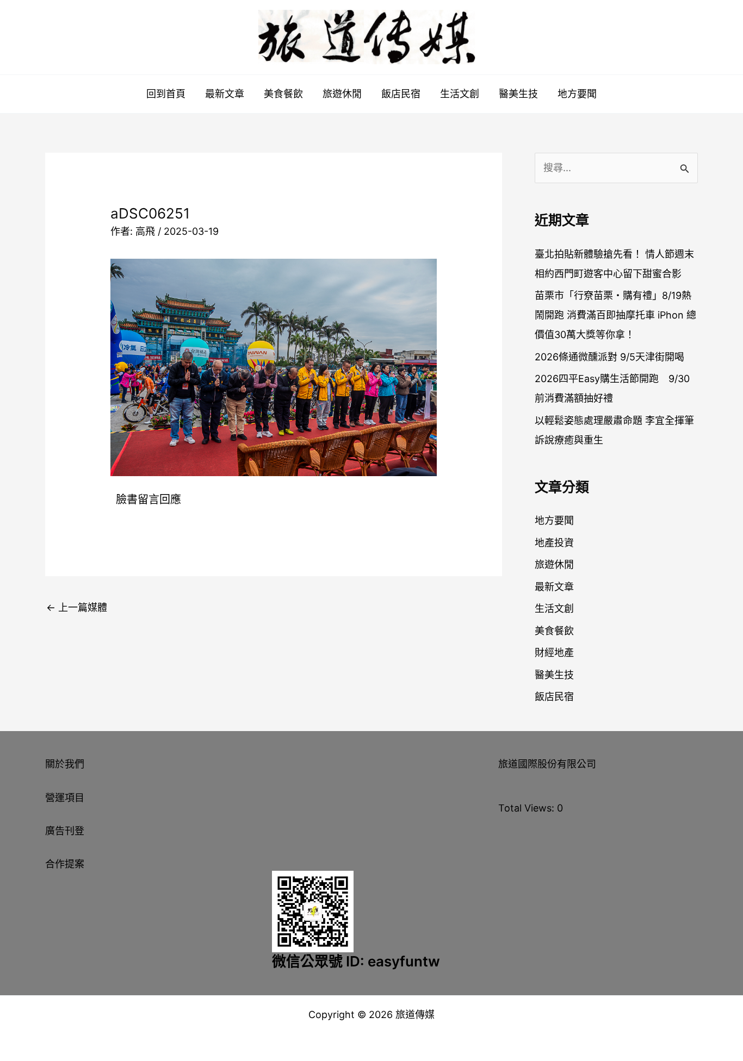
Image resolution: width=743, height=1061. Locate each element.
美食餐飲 (283, 93)
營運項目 (64, 797)
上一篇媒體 (76, 607)
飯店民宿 (400, 93)
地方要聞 (577, 93)
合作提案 (64, 864)
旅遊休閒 (342, 93)
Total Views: (527, 808)
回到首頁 (165, 93)
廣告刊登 (64, 831)
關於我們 (64, 764)
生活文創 (459, 93)
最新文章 (224, 93)
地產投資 (554, 542)
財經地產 (554, 652)
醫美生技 (518, 93)
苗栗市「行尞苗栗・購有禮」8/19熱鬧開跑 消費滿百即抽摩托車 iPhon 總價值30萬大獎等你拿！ (615, 315)
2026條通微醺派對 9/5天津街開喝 (609, 357)
